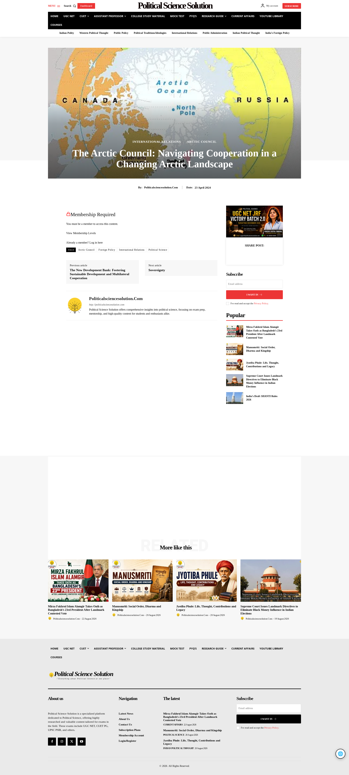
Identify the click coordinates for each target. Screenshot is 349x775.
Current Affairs (173, 724)
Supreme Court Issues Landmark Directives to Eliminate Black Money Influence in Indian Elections (269, 610)
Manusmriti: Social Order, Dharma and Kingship (192, 730)
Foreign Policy (107, 249)
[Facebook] (242, 254)
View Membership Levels (81, 233)
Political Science (158, 249)
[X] (250, 254)
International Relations (157, 141)
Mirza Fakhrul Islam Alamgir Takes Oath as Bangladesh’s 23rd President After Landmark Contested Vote (76, 610)
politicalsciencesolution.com (161, 187)
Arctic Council (201, 141)
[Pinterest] (258, 254)
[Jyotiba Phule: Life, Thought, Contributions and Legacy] (234, 365)
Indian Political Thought (178, 748)
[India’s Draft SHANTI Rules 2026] (234, 398)
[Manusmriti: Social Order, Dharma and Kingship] (234, 349)
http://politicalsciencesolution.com (106, 304)
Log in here (96, 242)
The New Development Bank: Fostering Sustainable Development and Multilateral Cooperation (99, 274)
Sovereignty (157, 270)
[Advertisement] (157, 511)
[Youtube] (82, 742)
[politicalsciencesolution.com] (75, 306)
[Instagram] (62, 742)
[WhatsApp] (267, 254)
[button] (70, 6)
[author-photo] (50, 619)
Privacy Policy (261, 303)
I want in (252, 294)
